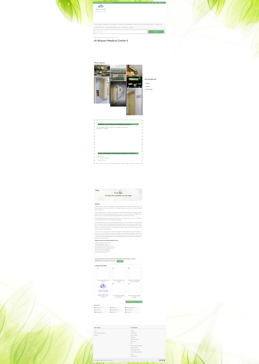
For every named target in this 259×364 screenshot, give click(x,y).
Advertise (131, 27)
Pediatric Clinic (129, 309)
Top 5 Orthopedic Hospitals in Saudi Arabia (119, 296)
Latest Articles (101, 266)
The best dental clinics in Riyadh (103, 296)
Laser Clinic (98, 309)
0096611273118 (100, 156)
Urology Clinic (128, 312)
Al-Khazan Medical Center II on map (134, 301)
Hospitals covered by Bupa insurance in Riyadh (134, 281)
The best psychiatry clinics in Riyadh (103, 281)
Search (156, 31)
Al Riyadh (106, 37)
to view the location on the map (118, 196)
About (95, 331)
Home (96, 24)
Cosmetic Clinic (99, 307)
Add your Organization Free (99, 333)
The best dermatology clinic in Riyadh (119, 281)
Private (147, 83)
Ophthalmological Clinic (130, 307)
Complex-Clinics (100, 37)
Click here (118, 193)
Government (149, 89)
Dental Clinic (113, 312)
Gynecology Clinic (114, 309)
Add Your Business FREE (108, 2)
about (97, 204)
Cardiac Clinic (113, 307)
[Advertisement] (137, 13)
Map (97, 190)
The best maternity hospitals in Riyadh (134, 296)
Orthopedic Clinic (99, 312)
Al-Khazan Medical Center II (111, 40)
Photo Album (99, 63)
